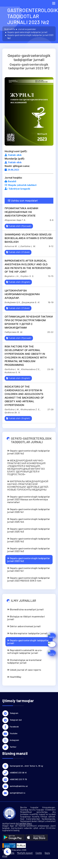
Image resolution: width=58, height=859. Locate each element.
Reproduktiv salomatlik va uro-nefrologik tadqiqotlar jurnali (24, 651)
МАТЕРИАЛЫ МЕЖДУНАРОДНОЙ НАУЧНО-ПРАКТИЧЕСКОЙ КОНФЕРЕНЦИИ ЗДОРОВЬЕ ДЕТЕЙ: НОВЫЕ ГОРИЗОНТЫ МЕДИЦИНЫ (28, 485)
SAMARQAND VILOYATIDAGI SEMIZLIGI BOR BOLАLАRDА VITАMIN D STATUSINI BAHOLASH (29, 238)
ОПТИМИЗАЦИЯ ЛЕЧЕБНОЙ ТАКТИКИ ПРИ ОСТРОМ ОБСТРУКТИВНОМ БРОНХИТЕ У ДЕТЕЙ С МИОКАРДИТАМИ (29, 322)
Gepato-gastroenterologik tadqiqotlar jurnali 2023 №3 (28, 550)
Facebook (14, 726)
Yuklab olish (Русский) (19, 226)
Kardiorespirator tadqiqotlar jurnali (28, 633)
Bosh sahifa (9, 29)
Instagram (14, 740)
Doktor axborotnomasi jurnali (25, 626)
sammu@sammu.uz (19, 786)
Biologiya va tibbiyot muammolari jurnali (26, 618)
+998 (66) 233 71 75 (18, 779)
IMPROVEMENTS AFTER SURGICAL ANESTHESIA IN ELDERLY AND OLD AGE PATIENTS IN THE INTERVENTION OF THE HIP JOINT (28, 266)
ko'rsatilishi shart (24, 823)
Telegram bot (16, 720)
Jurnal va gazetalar (27, 29)
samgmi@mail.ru (17, 793)
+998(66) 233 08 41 (18, 772)
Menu (53, 3)
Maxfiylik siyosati (25, 853)
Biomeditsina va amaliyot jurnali (26, 609)
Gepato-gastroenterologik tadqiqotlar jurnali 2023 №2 (28, 559)
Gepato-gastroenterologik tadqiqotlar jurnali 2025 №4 (28, 520)
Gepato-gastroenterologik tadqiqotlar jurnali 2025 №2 (28, 540)
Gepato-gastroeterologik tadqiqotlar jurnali (27, 32)
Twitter (13, 747)
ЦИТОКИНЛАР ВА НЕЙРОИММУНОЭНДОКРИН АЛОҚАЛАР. (22, 294)
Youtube (13, 733)
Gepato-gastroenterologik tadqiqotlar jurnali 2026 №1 (28, 510)
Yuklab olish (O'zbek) (19, 252)
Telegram (14, 713)
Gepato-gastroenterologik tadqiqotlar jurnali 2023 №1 (28, 569)
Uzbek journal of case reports (25, 669)
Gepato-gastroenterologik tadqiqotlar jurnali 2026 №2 (28, 452)
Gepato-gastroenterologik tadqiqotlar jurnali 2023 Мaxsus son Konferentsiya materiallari (28, 499)
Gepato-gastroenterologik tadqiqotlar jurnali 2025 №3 (28, 530)
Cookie (39, 853)
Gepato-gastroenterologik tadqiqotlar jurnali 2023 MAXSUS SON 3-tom (28, 579)
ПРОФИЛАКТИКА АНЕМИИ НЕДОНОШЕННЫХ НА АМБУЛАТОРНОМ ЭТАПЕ (21, 212)
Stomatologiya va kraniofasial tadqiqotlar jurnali (24, 661)
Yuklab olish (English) (19, 282)
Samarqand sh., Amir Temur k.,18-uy (26, 766)
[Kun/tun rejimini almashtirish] (7, 851)
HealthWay (15, 676)
